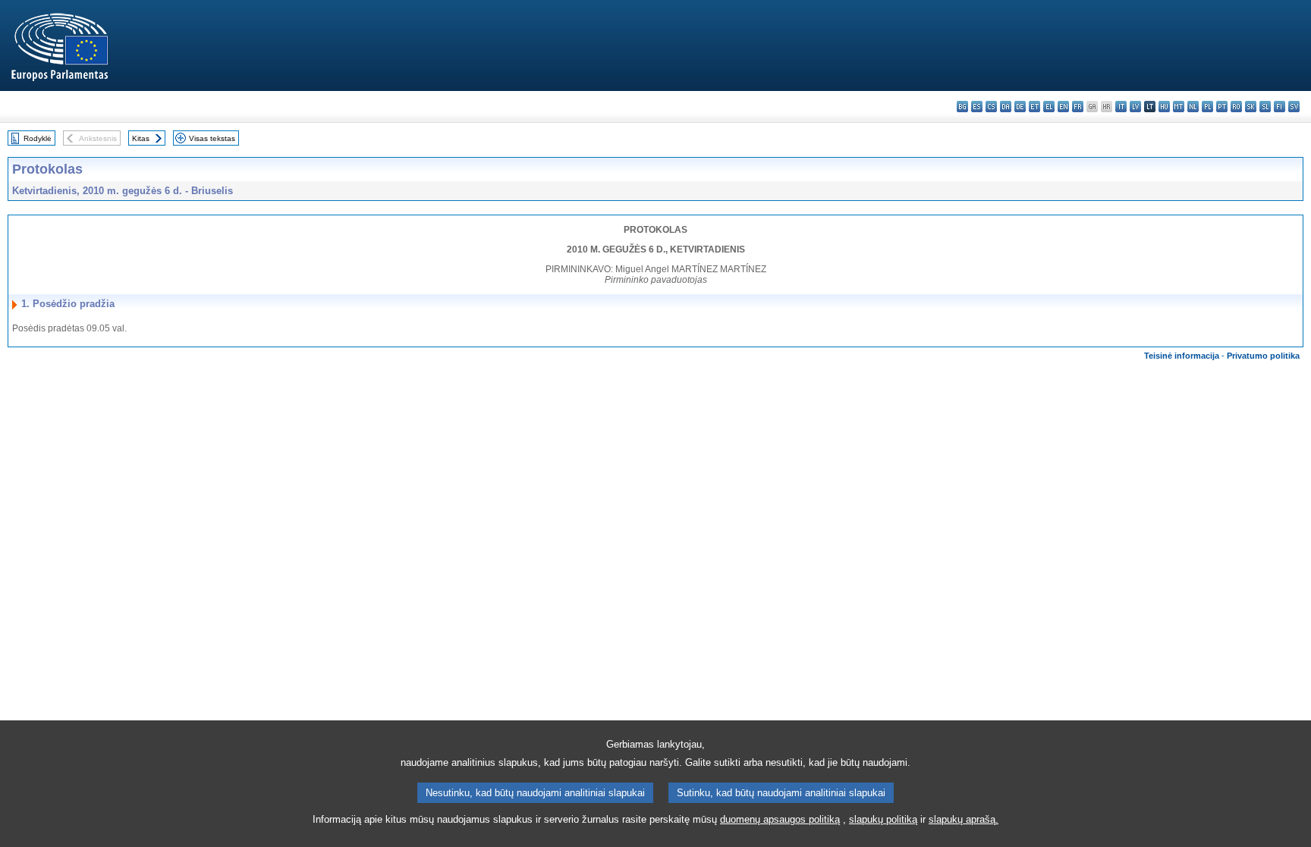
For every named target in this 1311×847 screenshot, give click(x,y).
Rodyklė (38, 138)
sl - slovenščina (1265, 106)
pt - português (1222, 106)
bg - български (962, 106)
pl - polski (1207, 106)
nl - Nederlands (1193, 106)
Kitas (140, 138)
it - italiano (1121, 106)
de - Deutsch (1020, 106)
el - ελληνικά (1049, 106)
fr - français (1077, 106)
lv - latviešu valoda (1135, 106)
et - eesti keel (1034, 106)
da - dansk (1005, 106)
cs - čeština (991, 106)
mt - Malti (1178, 106)
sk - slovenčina (1250, 106)
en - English (1063, 106)
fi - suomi (1279, 106)
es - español (976, 106)
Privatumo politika (1263, 355)
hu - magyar (1164, 106)
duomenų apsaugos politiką (780, 819)
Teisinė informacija (1181, 355)
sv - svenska (1294, 106)
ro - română (1236, 106)
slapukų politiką (883, 819)
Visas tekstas (212, 138)
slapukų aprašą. (963, 819)
